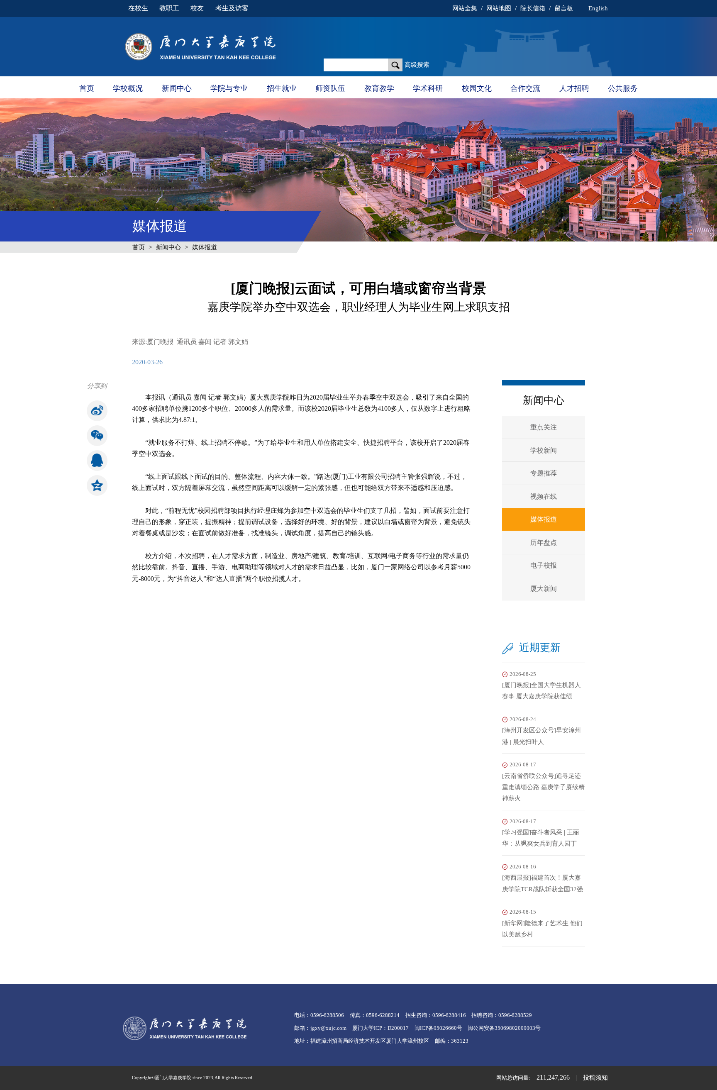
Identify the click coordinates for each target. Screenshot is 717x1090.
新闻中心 (177, 88)
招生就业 (282, 88)
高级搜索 (417, 64)
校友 (197, 8)
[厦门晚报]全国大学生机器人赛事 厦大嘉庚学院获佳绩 (541, 685)
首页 (86, 88)
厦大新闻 (543, 589)
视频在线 (543, 496)
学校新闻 (543, 450)
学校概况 (128, 88)
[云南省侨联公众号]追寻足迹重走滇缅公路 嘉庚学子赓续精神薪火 (543, 782)
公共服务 (623, 88)
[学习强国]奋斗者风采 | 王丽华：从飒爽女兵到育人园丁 (540, 833)
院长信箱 (532, 8)
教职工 (169, 8)
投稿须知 (595, 1077)
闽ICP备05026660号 (438, 1028)
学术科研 (428, 88)
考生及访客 (232, 8)
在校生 (138, 8)
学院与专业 (229, 88)
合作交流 (525, 88)
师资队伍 (330, 88)
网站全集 (464, 8)
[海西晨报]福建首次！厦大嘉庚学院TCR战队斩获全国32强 (542, 878)
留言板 (563, 8)
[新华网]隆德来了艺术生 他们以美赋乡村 (542, 923)
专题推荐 (543, 473)
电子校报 (543, 565)
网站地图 (498, 8)
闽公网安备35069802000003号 (504, 1028)
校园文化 (477, 88)
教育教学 (379, 88)
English (597, 8)
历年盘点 (543, 542)
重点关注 (543, 427)
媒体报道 (204, 247)
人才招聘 (574, 88)
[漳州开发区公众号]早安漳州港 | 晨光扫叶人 (541, 731)
